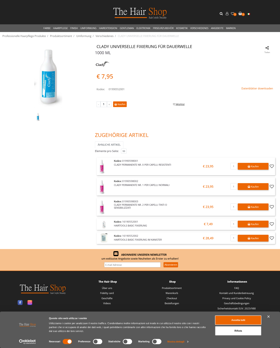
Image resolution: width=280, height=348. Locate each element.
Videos (107, 303)
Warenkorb (172, 293)
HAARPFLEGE (60, 28)
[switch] (97, 341)
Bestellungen (172, 303)
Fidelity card (107, 293)
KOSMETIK (182, 28)
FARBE (47, 28)
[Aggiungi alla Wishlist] (271, 166)
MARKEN (231, 28)
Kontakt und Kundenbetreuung (236, 293)
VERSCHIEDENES (199, 28)
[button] (222, 14)
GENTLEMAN (127, 28)
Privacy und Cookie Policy (236, 298)
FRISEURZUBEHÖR (163, 28)
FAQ (236, 288)
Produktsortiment (172, 288)
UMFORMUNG (88, 28)
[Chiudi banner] (268, 316)
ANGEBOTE (217, 28)
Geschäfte (106, 298)
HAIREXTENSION (108, 28)
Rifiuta (238, 330)
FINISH (74, 28)
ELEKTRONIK (143, 28)
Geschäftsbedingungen (236, 303)
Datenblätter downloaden (257, 88)
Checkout (172, 298)
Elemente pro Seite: (107, 151)
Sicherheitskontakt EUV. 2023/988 (236, 308)
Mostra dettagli (175, 341)
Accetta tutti (238, 320)
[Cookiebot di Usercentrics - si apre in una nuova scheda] (27, 341)
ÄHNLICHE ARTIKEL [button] (109, 145)
